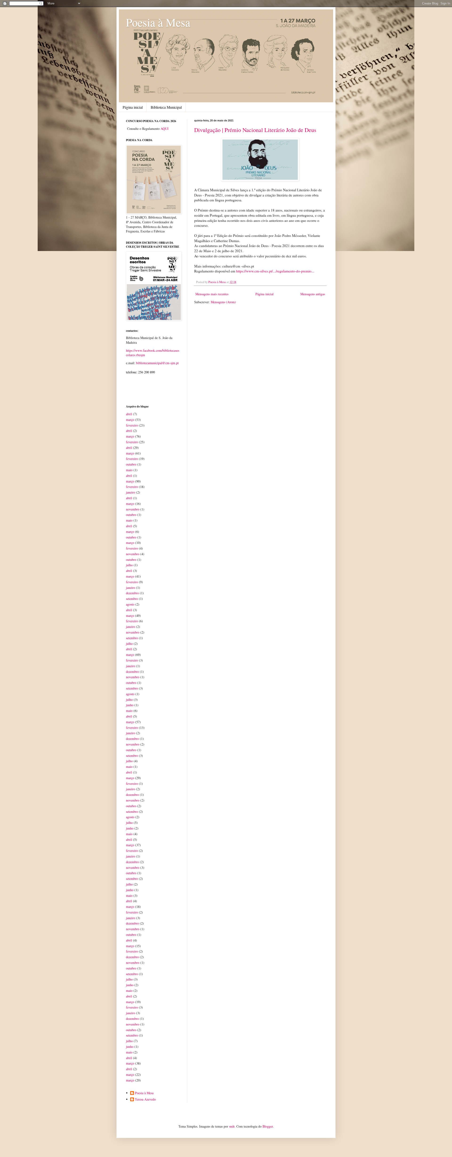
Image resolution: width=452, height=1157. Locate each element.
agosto (130, 604)
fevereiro (132, 425)
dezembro (132, 593)
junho (129, 705)
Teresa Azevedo (145, 1099)
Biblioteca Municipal (166, 107)
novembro (132, 509)
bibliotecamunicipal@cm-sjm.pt (157, 363)
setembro (132, 598)
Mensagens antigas (312, 294)
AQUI (165, 128)
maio (129, 470)
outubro (131, 464)
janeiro (130, 492)
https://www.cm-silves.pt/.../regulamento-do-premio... (275, 271)
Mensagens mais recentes (211, 294)
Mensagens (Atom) (223, 302)
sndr (231, 1126)
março (130, 419)
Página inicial (133, 107)
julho (129, 565)
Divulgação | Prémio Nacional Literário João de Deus (255, 130)
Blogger (267, 1126)
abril (129, 414)
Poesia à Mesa (158, 22)
